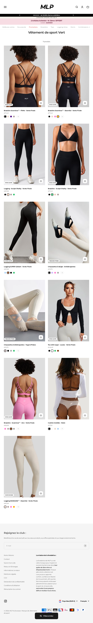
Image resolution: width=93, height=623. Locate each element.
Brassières (44, 27)
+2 (62, 272)
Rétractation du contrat (12, 589)
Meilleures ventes (8, 27)
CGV (5, 578)
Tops (52, 27)
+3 (18, 429)
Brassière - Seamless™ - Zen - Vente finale (19, 423)
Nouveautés (21, 27)
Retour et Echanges (11, 567)
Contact (7, 559)
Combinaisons (83, 27)
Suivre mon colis (9, 563)
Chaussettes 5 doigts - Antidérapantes (61, 267)
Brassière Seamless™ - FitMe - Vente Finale (19, 110)
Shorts (73, 27)
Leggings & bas (62, 27)
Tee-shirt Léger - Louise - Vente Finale (61, 345)
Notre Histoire (9, 555)
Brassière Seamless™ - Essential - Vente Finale (65, 110)
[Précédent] (19, 15)
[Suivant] (73, 15)
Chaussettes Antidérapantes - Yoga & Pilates (20, 345)
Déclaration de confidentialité (14, 582)
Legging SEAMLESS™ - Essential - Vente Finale (21, 501)
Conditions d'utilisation (12, 585)
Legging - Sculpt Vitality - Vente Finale (18, 188)
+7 (62, 429)
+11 (18, 507)
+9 (18, 116)
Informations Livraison (12, 570)
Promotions (33, 27)
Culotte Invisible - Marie (56, 423)
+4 (62, 116)
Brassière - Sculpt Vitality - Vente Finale (62, 188)
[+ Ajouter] (41, 103)
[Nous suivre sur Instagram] (5, 601)
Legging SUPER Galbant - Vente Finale (18, 267)
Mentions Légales (10, 574)
